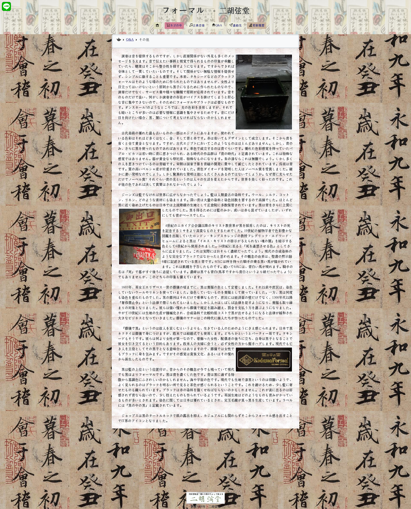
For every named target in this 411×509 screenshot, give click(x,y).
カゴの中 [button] (176, 25)
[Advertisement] (205, 462)
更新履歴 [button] (258, 25)
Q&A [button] (218, 25)
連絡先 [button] (237, 25)
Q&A (130, 39)
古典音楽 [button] (199, 25)
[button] (157, 25)
